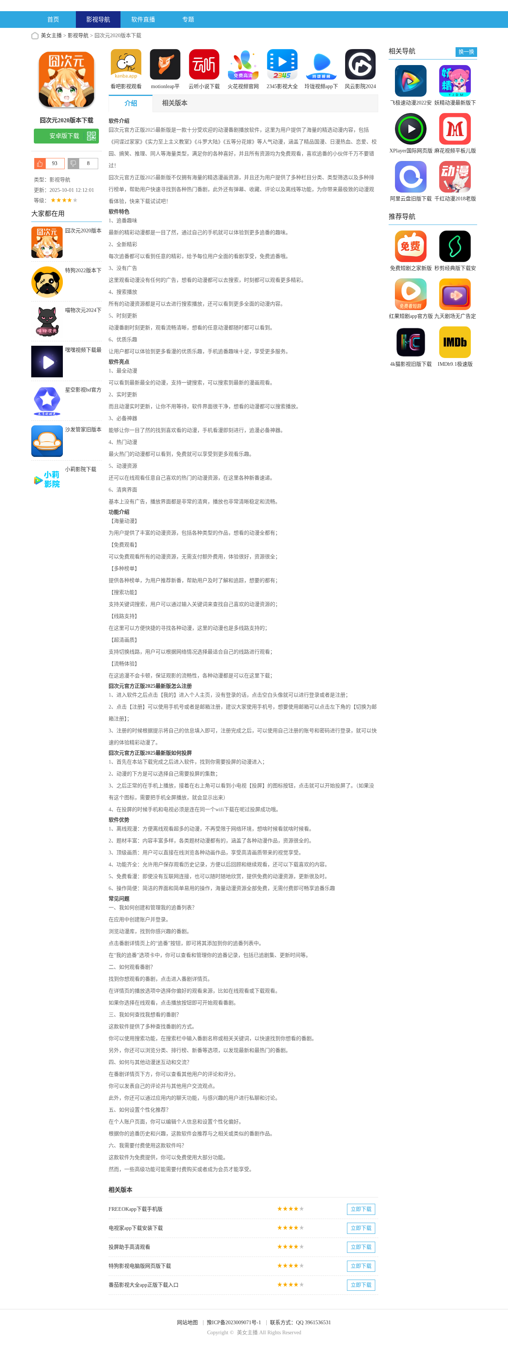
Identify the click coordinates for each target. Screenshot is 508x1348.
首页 (53, 19)
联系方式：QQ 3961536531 (300, 1322)
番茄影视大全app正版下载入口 (144, 1285)
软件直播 (143, 19)
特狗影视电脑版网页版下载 (140, 1266)
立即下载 (361, 1209)
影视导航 (98, 19)
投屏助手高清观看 (129, 1247)
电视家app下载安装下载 (136, 1228)
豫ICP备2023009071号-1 (234, 1322)
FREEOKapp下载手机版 (136, 1209)
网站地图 (187, 1322)
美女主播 (51, 35)
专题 (188, 19)
